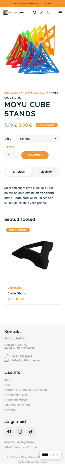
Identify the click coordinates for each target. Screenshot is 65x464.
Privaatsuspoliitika (17, 405)
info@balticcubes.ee (26, 360)
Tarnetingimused (15, 395)
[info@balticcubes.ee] (8, 360)
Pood (26, 92)
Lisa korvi (35, 155)
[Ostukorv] (48, 12)
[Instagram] (20, 432)
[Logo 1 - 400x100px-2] (14, 12)
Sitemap (10, 410)
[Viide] (41, 12)
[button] (34, 12)
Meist (8, 384)
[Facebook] (9, 432)
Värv (7, 138)
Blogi (7, 379)
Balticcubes (12, 92)
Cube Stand (40, 92)
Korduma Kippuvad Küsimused (25, 389)
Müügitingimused (16, 400)
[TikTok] (31, 432)
